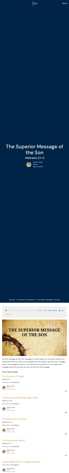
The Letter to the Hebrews (26, 300)
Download (8, 314)
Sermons (12, 300)
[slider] (23, 310)
